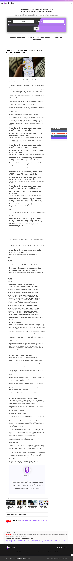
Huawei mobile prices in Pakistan (32, 541)
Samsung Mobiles (25, 3)
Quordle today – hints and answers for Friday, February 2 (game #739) (28, 47)
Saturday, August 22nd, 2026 (65, 3)
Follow (65, 133)
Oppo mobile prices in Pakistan (44, 540)
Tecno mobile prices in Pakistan (20, 541)
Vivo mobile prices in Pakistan (33, 540)
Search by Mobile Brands (35, 3)
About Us (2, 0)
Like (65, 131)
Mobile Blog (44, 3)
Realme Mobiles (39, 554)
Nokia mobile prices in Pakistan (56, 540)
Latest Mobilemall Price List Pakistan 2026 (26, 521)
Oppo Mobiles (33, 554)
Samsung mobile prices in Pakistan (11, 540)
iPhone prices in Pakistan (22, 540)
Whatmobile (19, 3)
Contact (49, 3)
